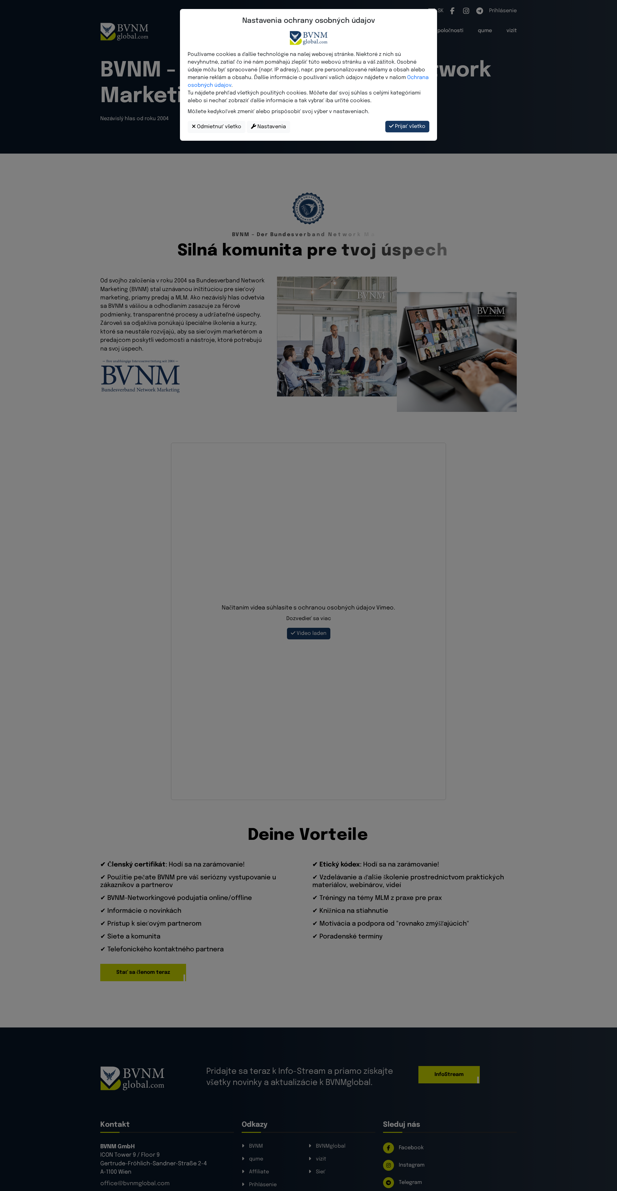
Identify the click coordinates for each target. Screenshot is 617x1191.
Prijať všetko (409, 126)
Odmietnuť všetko (218, 126)
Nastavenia (271, 126)
